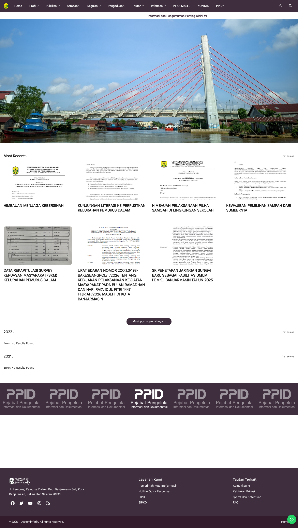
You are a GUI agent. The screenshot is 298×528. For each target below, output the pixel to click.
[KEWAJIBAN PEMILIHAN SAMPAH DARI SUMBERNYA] (260, 180)
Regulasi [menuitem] (92, 6)
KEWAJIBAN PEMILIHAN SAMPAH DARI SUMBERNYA (258, 207)
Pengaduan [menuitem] (115, 6)
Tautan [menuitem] (136, 6)
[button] (281, 6)
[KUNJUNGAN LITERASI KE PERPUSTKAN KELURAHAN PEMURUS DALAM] (112, 180)
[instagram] (39, 503)
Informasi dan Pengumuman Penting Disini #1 (155, 16)
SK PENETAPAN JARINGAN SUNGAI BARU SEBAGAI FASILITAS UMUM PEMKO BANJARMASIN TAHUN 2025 (182, 275)
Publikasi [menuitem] (51, 6)
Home (285, 522)
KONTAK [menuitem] (203, 6)
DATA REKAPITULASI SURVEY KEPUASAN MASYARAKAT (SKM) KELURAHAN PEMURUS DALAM (30, 275)
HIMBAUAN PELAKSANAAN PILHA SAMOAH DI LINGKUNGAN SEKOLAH (182, 207)
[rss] (48, 503)
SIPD (142, 497)
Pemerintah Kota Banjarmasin (158, 485)
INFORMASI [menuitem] (180, 6)
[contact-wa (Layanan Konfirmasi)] (291, 519)
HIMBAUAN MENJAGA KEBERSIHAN (34, 205)
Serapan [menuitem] (72, 6)
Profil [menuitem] (32, 6)
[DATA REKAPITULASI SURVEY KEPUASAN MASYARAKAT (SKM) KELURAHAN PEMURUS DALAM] (38, 245)
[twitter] (21, 503)
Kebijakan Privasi (244, 491)
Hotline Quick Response (154, 491)
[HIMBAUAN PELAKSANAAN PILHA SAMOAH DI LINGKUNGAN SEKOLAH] (186, 180)
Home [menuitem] (18, 6)
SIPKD (143, 502)
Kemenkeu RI (241, 485)
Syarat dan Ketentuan (247, 497)
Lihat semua (287, 156)
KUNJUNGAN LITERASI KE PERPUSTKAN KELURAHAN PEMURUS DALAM (112, 207)
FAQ (235, 502)
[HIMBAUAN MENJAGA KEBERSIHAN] (38, 180)
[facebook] (12, 503)
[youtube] (30, 503)
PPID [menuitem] (219, 6)
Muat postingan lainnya (148, 321)
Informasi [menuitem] (157, 6)
